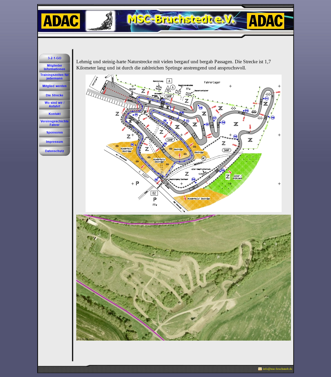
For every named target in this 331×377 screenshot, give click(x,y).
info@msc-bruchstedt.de (277, 368)
